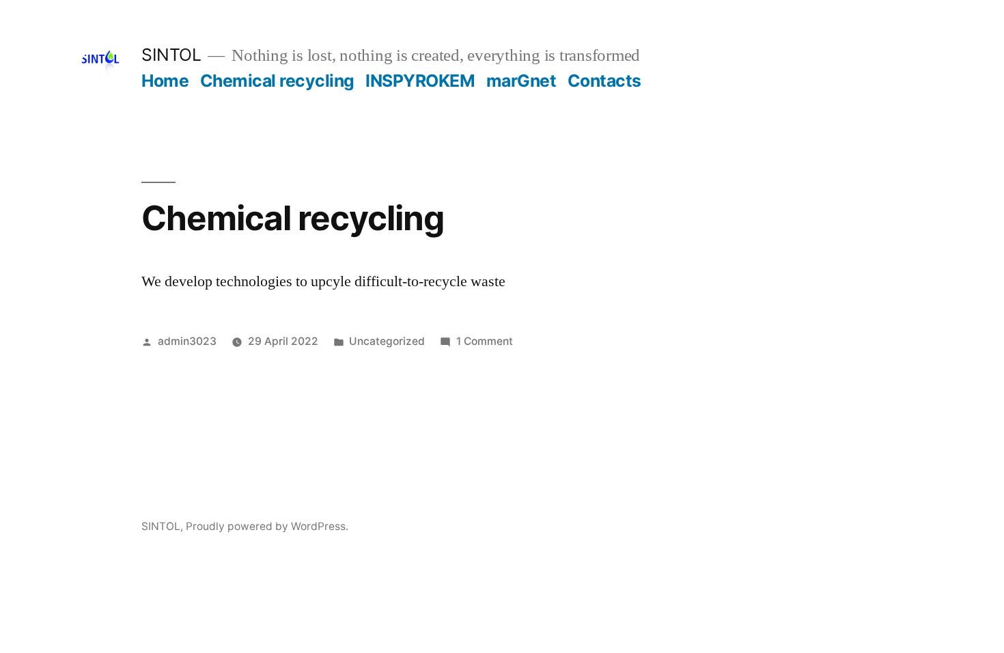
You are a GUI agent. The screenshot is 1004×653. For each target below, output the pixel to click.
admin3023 (187, 341)
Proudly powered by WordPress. (267, 526)
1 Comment (484, 341)
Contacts (604, 80)
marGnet (521, 80)
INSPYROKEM (420, 80)
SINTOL (171, 54)
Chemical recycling (277, 80)
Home (165, 80)
